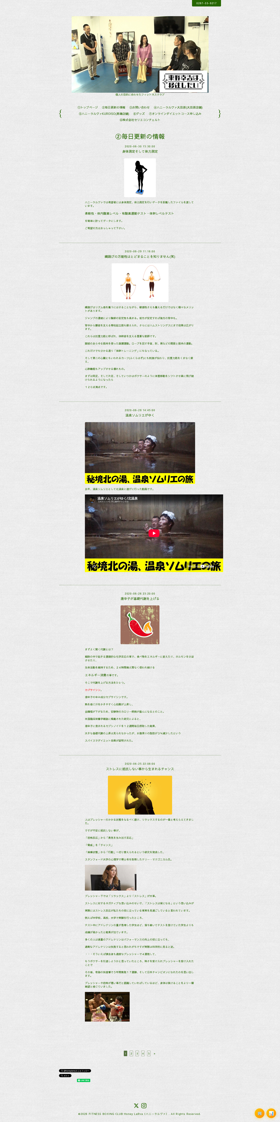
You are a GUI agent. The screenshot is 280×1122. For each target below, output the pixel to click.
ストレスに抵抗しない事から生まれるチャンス (140, 769)
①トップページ (87, 107)
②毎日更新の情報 (113, 107)
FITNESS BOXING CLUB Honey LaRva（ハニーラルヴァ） (129, 1114)
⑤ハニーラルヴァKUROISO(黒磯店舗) (104, 114)
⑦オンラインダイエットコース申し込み (175, 114)
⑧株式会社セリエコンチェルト (140, 120)
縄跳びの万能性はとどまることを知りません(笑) (140, 256)
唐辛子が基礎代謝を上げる (140, 598)
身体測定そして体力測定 (140, 151)
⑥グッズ (139, 114)
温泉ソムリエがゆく (140, 415)
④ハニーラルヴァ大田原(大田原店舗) (178, 107)
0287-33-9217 (206, 3)
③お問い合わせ (139, 107)
